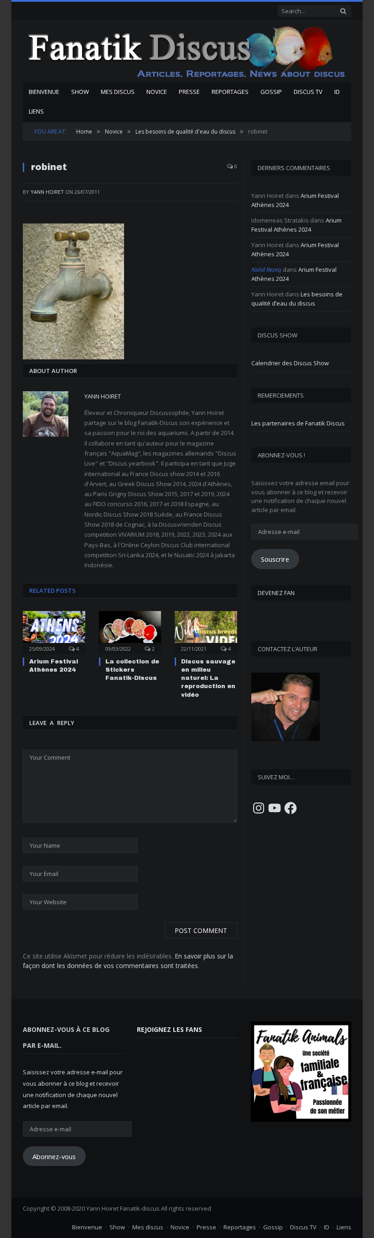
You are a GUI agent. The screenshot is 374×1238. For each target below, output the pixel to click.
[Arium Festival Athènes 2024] (54, 631)
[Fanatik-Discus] (187, 51)
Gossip (271, 92)
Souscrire (275, 559)
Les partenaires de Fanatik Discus (298, 423)
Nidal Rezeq (266, 269)
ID (337, 92)
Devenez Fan (276, 593)
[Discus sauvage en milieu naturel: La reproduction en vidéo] (206, 631)
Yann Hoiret (47, 191)
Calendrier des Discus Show (290, 363)
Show (80, 92)
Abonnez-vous (54, 1156)
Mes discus (118, 92)
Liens (36, 111)
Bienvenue (44, 92)
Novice (156, 92)
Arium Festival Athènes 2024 (296, 224)
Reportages (230, 92)
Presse (189, 92)
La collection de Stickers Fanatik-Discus (132, 669)
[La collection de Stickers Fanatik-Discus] (130, 631)
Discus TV (308, 92)
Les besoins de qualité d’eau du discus (297, 298)
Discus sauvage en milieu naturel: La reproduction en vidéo (208, 678)
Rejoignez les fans (169, 1029)
